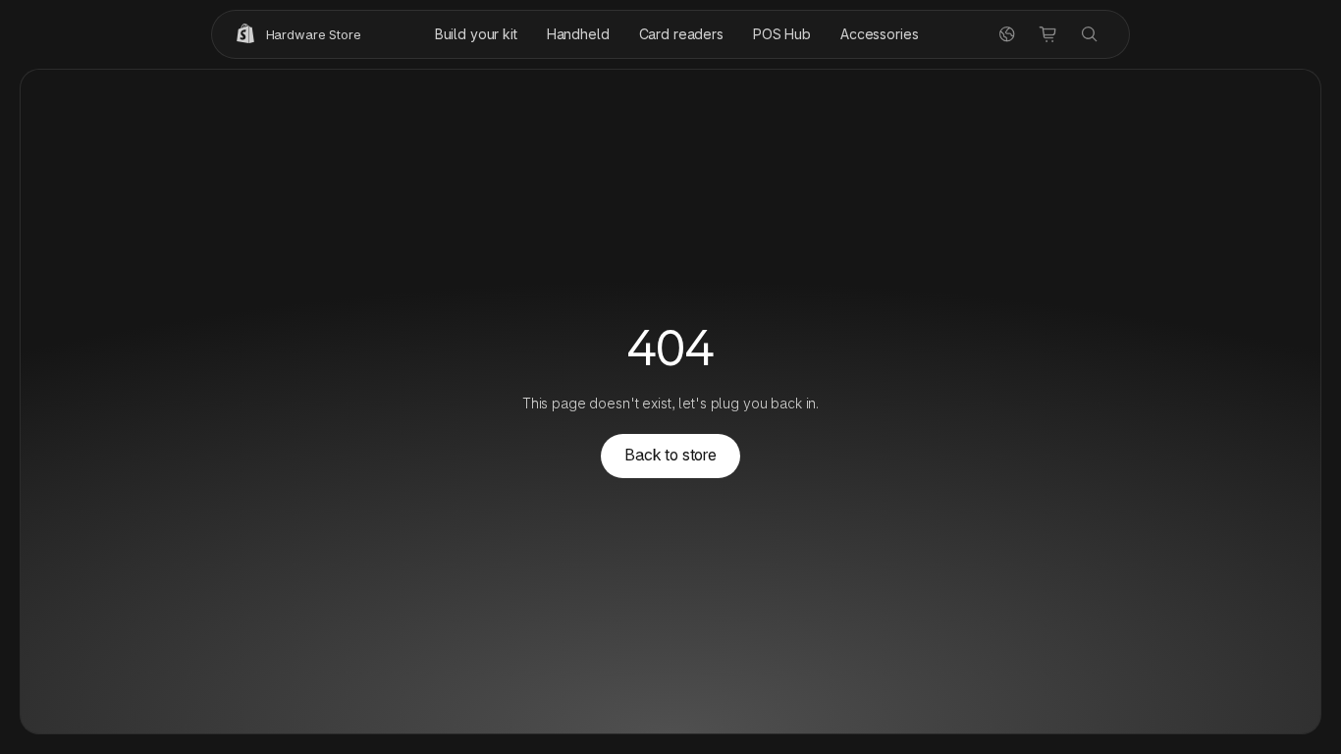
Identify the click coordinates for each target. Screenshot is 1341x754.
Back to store (670, 455)
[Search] (1089, 34)
